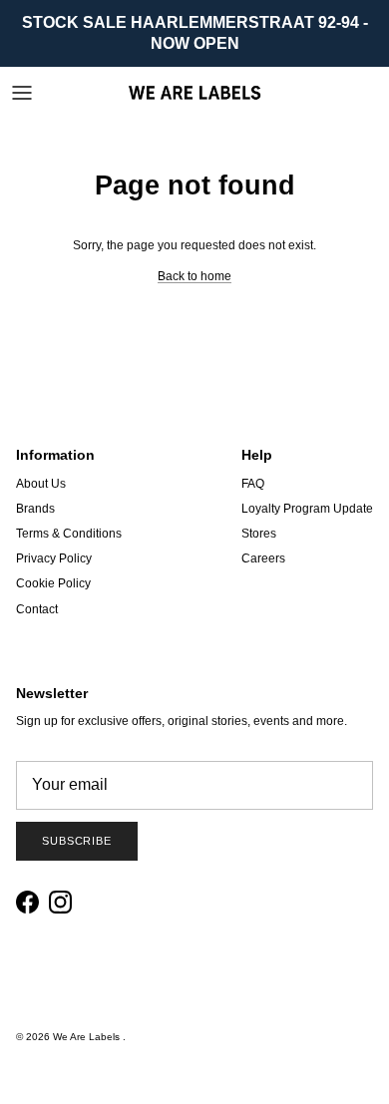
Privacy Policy (54, 558)
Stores (258, 534)
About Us (41, 484)
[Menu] (22, 93)
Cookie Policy (53, 583)
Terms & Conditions (69, 534)
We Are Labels (88, 1036)
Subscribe (77, 841)
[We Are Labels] (194, 92)
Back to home (194, 276)
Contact (37, 609)
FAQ (252, 484)
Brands (35, 509)
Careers (263, 558)
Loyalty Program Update (307, 509)
